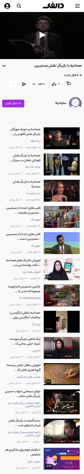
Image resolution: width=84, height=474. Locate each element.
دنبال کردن (11, 103)
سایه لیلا (60, 103)
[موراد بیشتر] (13, 84)
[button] (42, 35)
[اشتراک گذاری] (24, 84)
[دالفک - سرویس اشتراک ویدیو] (57, 6)
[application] (42, 35)
